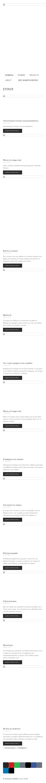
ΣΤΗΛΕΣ (21, 75)
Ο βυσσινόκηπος (9, 601)
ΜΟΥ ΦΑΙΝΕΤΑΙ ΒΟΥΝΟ (27, 80)
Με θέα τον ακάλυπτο (11, 728)
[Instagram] (6, 765)
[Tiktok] (39, 765)
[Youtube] (11, 765)
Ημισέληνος (8, 645)
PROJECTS (34, 75)
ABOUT (8, 80)
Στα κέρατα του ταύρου (12, 504)
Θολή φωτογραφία (10, 553)
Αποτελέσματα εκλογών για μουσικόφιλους (20, 120)
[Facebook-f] (34, 765)
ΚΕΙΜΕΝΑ (9, 75)
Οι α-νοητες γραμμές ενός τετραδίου (17, 363)
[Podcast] (22, 765)
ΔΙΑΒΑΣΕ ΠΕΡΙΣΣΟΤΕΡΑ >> (13, 130)
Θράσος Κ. (7, 315)
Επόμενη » (23, 748)
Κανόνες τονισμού (10, 250)
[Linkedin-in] (6, 770)
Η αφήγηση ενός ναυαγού (13, 459)
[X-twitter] (11, 770)
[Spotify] (17, 765)
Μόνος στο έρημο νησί (12, 160)
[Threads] (28, 765)
